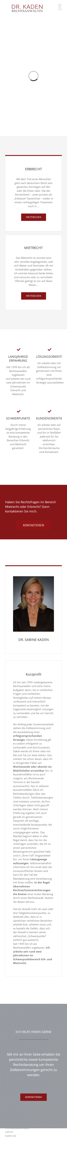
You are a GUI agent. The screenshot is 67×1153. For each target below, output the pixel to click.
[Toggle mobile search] (60, 9)
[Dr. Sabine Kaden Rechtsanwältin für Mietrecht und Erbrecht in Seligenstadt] (33, 577)
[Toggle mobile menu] (60, 5)
